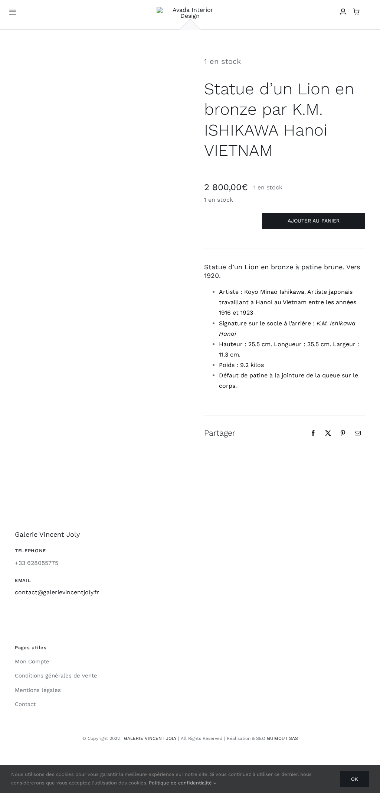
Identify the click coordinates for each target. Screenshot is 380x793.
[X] (328, 433)
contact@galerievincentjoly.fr (57, 592)
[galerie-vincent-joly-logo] (190, 9)
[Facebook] (313, 433)
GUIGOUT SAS (282, 738)
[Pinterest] (342, 433)
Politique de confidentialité (181, 783)
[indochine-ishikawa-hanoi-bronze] (95, 97)
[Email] (357, 433)
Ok (354, 779)
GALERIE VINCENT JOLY (150, 738)
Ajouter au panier (314, 221)
